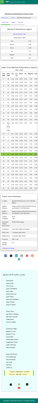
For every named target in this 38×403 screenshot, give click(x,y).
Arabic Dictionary (11, 345)
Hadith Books (10, 319)
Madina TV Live (10, 334)
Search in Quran (11, 304)
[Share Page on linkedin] (16, 255)
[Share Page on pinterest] (27, 255)
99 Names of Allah (11, 329)
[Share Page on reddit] (32, 255)
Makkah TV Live (11, 331)
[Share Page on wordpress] (19, 259)
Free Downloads (11, 359)
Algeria (13, 17)
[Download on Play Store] (19, 384)
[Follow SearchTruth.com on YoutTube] (19, 388)
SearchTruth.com (17, 2)
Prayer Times (10, 311)
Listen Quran (10, 283)
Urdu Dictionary (10, 347)
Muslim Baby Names (12, 339)
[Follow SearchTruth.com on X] (27, 384)
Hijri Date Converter (11, 316)
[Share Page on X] (11, 255)
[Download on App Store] (11, 384)
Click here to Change (8, 248)
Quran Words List (11, 294)
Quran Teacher (10, 302)
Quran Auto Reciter (11, 354)
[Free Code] (26, 21)
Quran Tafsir (9, 291)
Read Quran (9, 280)
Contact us (9, 367)
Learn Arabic (9, 337)
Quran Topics (10, 296)
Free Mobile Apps (11, 357)
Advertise (9, 365)
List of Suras (9, 286)
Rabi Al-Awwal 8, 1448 (19, 34)
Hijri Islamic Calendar (12, 314)
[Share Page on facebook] (6, 255)
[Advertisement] (19, 8)
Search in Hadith (11, 322)
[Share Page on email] (21, 255)
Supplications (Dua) (11, 342)
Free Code (9, 362)
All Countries (4, 17)
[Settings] (25, 21)
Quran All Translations (12, 299)
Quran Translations (11, 288)
